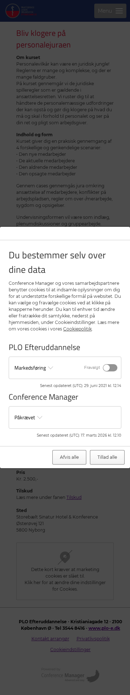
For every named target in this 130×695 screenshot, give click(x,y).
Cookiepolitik (77, 329)
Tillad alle (107, 457)
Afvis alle (69, 457)
